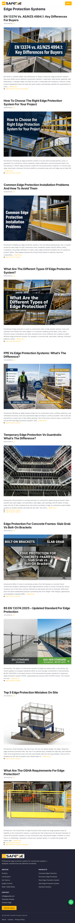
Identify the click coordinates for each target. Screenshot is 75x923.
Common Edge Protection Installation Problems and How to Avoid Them (36, 186)
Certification (6, 877)
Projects (5, 873)
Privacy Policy (20, 919)
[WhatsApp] (71, 902)
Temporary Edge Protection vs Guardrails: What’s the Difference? (33, 436)
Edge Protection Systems (13, 89)
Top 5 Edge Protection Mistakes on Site (31, 692)
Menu (68, 3)
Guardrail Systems (45, 887)
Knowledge (24, 89)
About (4, 919)
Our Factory (6, 880)
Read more (13, 87)
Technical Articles (8, 899)
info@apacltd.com (8, 896)
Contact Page (6, 902)
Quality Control (7, 883)
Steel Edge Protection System (49, 880)
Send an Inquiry (9, 908)
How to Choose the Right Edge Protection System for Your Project (33, 102)
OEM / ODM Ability (8, 887)
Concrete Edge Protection (48, 873)
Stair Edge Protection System (49, 883)
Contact (10, 919)
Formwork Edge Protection (48, 877)
